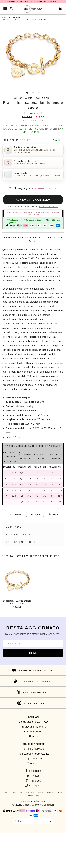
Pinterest (35, 780)
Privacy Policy (45, 792)
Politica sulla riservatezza (33, 753)
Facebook (35, 770)
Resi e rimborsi (33, 731)
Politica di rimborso (33, 743)
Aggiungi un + (37, 188)
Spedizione (33, 716)
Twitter (34, 775)
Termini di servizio (33, 748)
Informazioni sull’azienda (33, 801)
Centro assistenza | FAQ (33, 721)
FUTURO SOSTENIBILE (48, 207)
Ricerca (33, 736)
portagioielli (39, 188)
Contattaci (33, 763)
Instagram (34, 785)
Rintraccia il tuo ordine (33, 726)
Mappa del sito (33, 758)
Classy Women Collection (38, 804)
